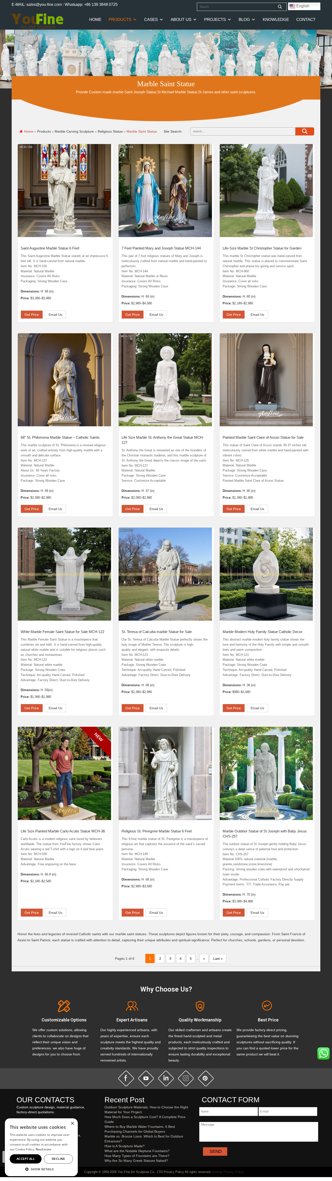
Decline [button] (58, 1159)
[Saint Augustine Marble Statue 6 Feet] (64, 190)
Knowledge (276, 19)
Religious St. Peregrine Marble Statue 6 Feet (157, 831)
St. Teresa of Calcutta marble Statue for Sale (157, 632)
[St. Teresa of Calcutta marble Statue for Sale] (165, 574)
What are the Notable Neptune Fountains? (137, 1151)
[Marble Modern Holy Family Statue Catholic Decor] (266, 574)
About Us (181, 19)
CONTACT (305, 19)
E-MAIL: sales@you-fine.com (37, 4)
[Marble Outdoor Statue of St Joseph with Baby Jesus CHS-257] (266, 773)
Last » (218, 958)
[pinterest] (206, 1078)
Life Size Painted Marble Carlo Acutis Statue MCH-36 (63, 831)
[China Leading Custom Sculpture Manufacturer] (37, 21)
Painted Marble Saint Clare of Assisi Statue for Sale (263, 437)
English (302, 6)
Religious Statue (110, 131)
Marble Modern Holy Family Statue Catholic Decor (262, 632)
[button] (41, 1169)
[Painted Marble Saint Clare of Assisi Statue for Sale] (266, 380)
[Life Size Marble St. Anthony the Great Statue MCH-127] (165, 380)
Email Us (55, 315)
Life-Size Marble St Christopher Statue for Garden (262, 248)
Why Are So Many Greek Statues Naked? (136, 1161)
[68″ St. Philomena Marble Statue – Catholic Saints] (64, 380)
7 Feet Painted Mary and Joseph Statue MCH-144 (161, 248)
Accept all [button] (26, 1159)
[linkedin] (166, 1078)
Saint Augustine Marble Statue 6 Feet (50, 248)
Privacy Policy (233, 1172)
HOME (95, 19)
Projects (215, 19)
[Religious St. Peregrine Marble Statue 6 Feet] (165, 773)
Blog (244, 19)
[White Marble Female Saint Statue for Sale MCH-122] (64, 574)
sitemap (216, 1172)
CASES (151, 19)
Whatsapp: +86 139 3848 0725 (91, 4)
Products (120, 19)
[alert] (41, 1147)
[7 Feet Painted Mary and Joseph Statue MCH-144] (165, 190)
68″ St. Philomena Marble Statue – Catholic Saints (60, 437)
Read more (43, 1149)
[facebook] (126, 1078)
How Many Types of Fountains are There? (137, 1156)
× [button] (72, 1123)
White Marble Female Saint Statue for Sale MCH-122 (62, 632)
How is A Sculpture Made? (125, 1146)
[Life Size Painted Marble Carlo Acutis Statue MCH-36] (64, 773)
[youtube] (146, 1078)
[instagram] (186, 1078)
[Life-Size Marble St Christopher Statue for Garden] (266, 190)
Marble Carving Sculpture (74, 131)
